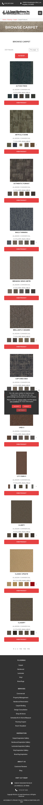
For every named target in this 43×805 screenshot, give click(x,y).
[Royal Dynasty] (32, 584)
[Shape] (21, 219)
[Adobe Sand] (21, 560)
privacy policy (22, 400)
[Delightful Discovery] (21, 121)
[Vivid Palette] (32, 145)
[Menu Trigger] (40, 13)
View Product (21, 102)
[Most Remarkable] (15, 145)
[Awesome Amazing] (26, 145)
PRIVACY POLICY (18, 800)
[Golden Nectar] (15, 584)
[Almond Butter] (20, 584)
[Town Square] (32, 437)
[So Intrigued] (21, 316)
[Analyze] (15, 535)
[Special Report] (15, 291)
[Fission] (26, 242)
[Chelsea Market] (9, 437)
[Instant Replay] (21, 291)
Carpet (15, 19)
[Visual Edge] (21, 170)
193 (20, 649)
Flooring (9, 19)
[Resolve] (21, 511)
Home (4, 19)
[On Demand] (27, 291)
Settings (21, 410)
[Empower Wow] (26, 340)
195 (28, 649)
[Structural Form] (33, 193)
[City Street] (33, 96)
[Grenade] (15, 242)
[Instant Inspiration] (32, 340)
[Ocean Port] (15, 96)
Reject (26, 406)
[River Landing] (15, 437)
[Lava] (20, 242)
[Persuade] (26, 535)
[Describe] (20, 535)
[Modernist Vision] (20, 145)
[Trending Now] (21, 268)
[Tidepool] (21, 72)
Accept (16, 406)
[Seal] (32, 242)
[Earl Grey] (27, 96)
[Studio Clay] (26, 584)
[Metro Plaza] (26, 437)
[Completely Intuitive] (20, 340)
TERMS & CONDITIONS (29, 800)
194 (24, 649)
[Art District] (20, 437)
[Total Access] (33, 291)
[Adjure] (32, 535)
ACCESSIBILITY (7, 800)
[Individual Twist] (21, 193)
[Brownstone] (21, 96)
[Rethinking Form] (27, 193)
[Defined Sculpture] (15, 193)
